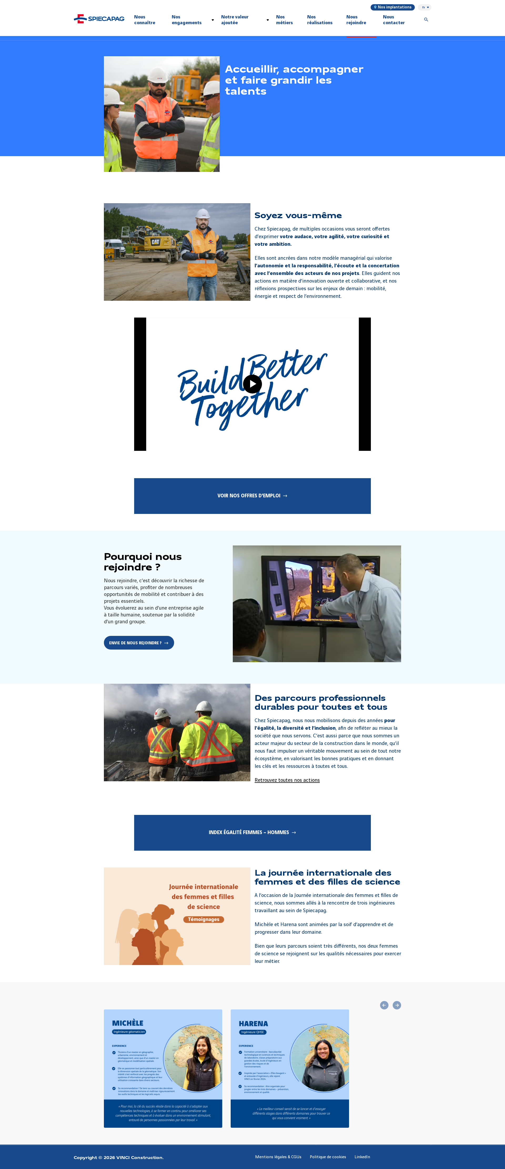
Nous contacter (394, 19)
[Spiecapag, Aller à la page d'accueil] (99, 18)
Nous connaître (144, 19)
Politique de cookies (328, 1157)
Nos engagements (186, 19)
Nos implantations (394, 7)
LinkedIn (362, 1157)
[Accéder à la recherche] (426, 20)
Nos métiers (284, 19)
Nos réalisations (319, 19)
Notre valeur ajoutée (235, 19)
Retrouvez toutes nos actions (287, 780)
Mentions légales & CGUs (278, 1157)
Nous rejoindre (356, 19)
